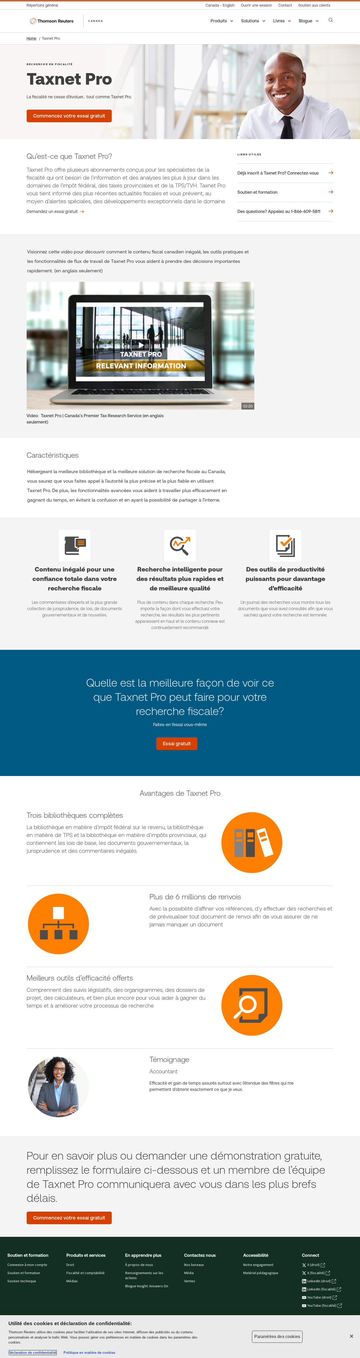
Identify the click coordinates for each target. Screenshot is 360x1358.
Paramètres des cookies (277, 1336)
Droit (70, 1265)
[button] (222, 21)
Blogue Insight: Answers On (146, 1286)
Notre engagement (258, 1265)
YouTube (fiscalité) (322, 1305)
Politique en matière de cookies (89, 1353)
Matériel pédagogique (260, 1273)
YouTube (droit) (319, 1297)
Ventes (189, 1281)
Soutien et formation (23, 1273)
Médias (72, 1281)
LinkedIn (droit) (319, 1281)
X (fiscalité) (316, 1273)
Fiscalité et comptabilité (85, 1273)
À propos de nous (139, 1265)
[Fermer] (351, 1336)
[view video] (140, 346)
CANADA (95, 21)
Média (189, 1273)
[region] (180, 1336)
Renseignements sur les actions (144, 1275)
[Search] (331, 20)
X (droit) (313, 1265)
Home (31, 38)
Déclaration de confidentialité (32, 1353)
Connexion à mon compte (27, 1265)
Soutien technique (21, 1281)
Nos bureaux (194, 1265)
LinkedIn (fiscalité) (321, 1289)
